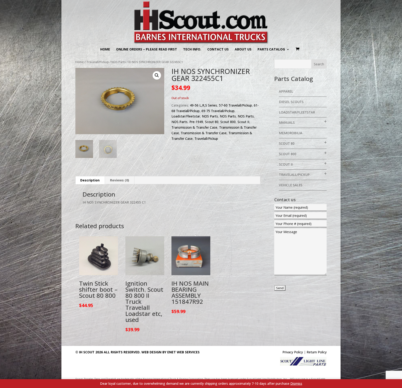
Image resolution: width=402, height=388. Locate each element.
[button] (157, 75)
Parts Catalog (271, 49)
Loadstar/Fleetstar (185, 116)
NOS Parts (118, 62)
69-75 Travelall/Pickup (217, 111)
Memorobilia (290, 133)
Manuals (287, 122)
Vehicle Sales (290, 185)
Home (105, 49)
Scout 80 (211, 122)
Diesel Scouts (291, 102)
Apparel (286, 91)
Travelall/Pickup (97, 62)
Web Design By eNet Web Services (170, 352)
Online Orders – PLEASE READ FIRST (146, 49)
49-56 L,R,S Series (203, 105)
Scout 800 (228, 122)
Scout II (243, 122)
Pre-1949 (196, 122)
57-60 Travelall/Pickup (235, 105)
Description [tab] (90, 180)
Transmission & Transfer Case (194, 127)
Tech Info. (192, 49)
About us (243, 49)
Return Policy (317, 352)
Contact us (218, 49)
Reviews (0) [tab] (119, 180)
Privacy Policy (292, 352)
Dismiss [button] (296, 383)
